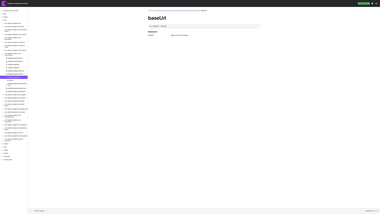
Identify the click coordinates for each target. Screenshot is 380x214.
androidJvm (363, 3)
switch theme (372, 3)
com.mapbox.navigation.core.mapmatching (167, 10)
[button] (376, 3)
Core (150, 10)
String (163, 26)
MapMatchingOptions (192, 10)
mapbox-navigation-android (17, 3)
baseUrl (156, 26)
